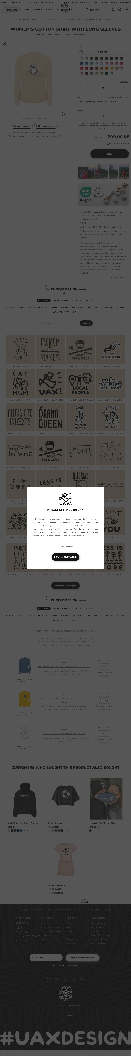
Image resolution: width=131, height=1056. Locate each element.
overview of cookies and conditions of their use (66, 536)
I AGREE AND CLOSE (65, 557)
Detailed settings (65, 546)
